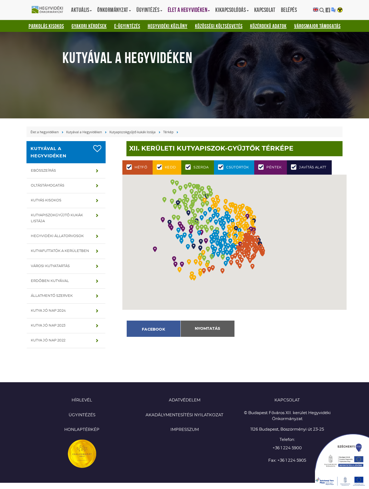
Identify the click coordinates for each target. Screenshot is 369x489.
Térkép (168, 132)
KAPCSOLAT (287, 400)
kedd (170, 167)
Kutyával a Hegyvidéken (84, 132)
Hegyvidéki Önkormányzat (49, 10)
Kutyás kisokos (46, 200)
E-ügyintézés (127, 26)
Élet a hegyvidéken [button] (187, 9)
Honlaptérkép (81, 430)
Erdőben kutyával (50, 281)
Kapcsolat (265, 9)
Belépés (289, 9)
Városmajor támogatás (317, 26)
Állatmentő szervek (52, 296)
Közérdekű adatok (268, 26)
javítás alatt (312, 167)
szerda (201, 167)
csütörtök (237, 167)
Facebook (153, 329)
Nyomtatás (207, 329)
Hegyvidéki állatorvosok (57, 236)
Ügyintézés (82, 415)
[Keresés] (321, 10)
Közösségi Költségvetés (219, 26)
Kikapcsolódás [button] (230, 9)
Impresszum (184, 430)
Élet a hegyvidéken (45, 132)
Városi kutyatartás (50, 266)
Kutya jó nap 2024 (48, 310)
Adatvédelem (184, 400)
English (315, 9)
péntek (273, 167)
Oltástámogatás (47, 185)
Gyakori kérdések (89, 26)
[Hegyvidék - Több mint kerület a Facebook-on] (328, 10)
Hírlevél (82, 400)
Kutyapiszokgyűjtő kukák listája (132, 132)
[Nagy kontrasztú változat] (340, 10)
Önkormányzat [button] (112, 9)
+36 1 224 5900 (287, 448)
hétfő (141, 167)
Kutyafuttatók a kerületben (60, 251)
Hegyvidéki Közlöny (167, 26)
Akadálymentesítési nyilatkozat (184, 415)
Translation (333, 9)
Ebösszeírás (43, 170)
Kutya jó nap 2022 (48, 340)
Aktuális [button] (80, 9)
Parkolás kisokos (46, 26)
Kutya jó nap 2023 (48, 325)
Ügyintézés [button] (148, 9)
